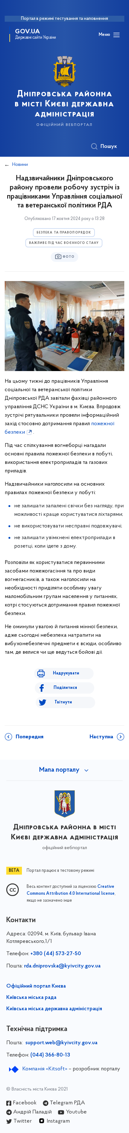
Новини (20, 164)
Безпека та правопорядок (64, 232)
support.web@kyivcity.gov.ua (61, 1043)
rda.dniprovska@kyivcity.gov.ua (62, 966)
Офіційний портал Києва (36, 986)
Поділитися (65, 687)
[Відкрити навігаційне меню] (116, 35)
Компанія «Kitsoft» (44, 1069)
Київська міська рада (31, 998)
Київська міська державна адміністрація (54, 1009)
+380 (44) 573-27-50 (55, 954)
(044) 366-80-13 (50, 1055)
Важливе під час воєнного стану (64, 243)
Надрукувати (66, 673)
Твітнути (63, 702)
